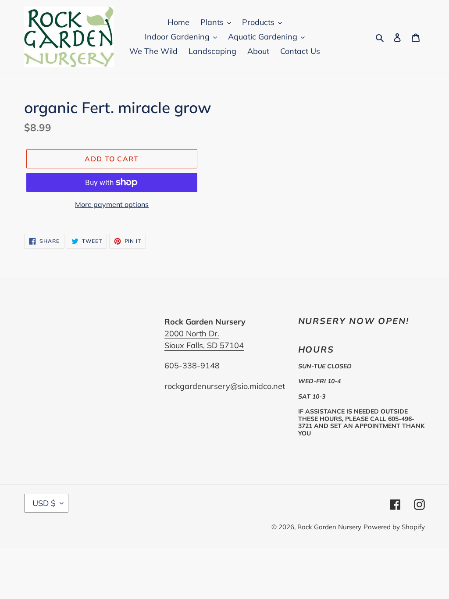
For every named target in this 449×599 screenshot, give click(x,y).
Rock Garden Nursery (329, 527)
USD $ (44, 503)
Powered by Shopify (394, 527)
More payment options (112, 204)
